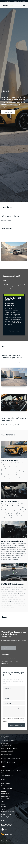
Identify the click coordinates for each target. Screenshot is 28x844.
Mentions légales (5, 817)
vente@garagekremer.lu (7, 751)
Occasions (3, 806)
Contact (3, 809)
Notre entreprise (5, 783)
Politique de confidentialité (8, 811)
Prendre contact (8, 112)
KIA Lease (3, 791)
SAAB (2, 801)
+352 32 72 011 (7, 745)
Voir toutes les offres (14, 331)
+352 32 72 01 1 (7, 1)
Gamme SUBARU (5, 798)
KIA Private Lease (5, 793)
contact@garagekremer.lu (11, 748)
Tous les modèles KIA (6, 788)
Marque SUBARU (5, 796)
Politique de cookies (6, 814)
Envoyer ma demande (16, 725)
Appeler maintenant (8, 648)
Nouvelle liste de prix (7, 228)
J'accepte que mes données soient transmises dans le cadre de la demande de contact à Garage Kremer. (14, 720)
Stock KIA (3, 785)
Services (3, 804)
